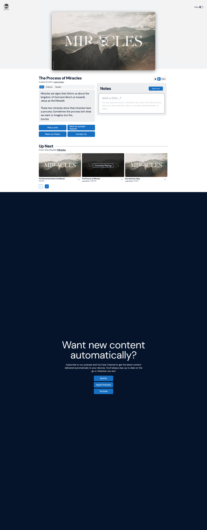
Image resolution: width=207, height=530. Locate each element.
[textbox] (131, 103)
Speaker (58, 87)
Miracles (61, 149)
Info (41, 87)
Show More (45, 119)
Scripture (49, 87)
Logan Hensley (58, 82)
